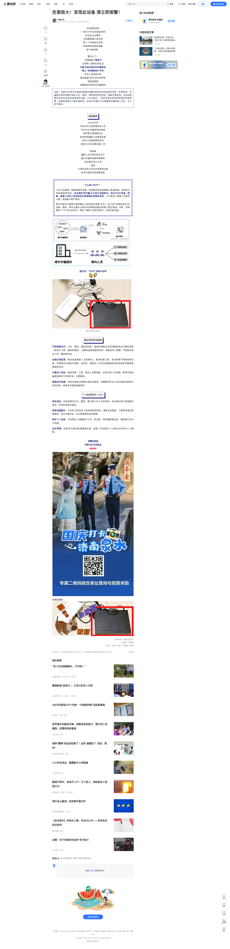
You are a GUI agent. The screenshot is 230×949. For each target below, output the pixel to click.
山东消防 (55, 850)
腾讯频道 (126, 931)
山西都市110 (57, 696)
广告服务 (96, 931)
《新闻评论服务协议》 (84, 858)
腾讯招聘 (103, 931)
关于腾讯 (55, 931)
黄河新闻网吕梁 (58, 754)
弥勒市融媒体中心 (59, 811)
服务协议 (74, 931)
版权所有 (96, 941)
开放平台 (89, 931)
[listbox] (93, 755)
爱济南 (54, 715)
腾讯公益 (110, 931)
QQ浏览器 (118, 931)
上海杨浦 (55, 773)
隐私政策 (81, 931)
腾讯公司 (90, 941)
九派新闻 (55, 734)
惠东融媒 (55, 831)
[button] (171, 21)
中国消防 (55, 792)
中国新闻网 (56, 677)
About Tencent (65, 931)
